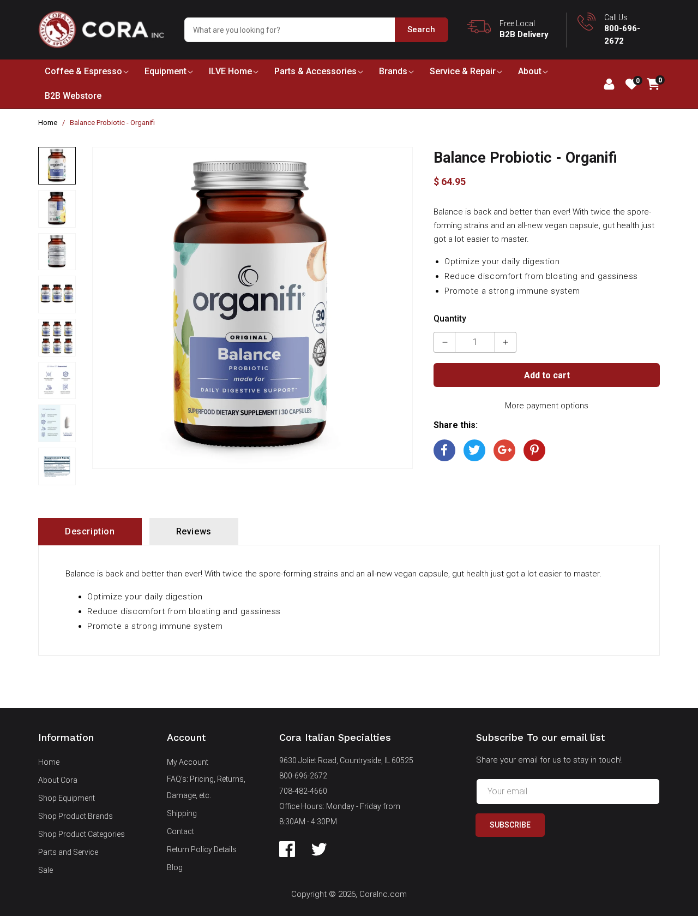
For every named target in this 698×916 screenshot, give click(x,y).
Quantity (450, 318)
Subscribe (510, 824)
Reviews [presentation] (194, 531)
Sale (45, 870)
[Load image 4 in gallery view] (57, 294)
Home (47, 122)
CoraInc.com (383, 894)
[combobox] (316, 29)
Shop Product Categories (81, 834)
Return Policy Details (202, 849)
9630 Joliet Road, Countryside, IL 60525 (346, 760)
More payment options (546, 406)
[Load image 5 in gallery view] (57, 337)
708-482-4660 (303, 791)
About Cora (57, 780)
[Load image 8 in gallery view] (57, 466)
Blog (175, 867)
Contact (180, 831)
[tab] (90, 531)
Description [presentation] (90, 531)
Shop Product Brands (75, 816)
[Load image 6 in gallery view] (57, 381)
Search (421, 29)
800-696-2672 (303, 775)
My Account (187, 762)
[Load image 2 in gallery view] (57, 209)
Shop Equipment (66, 798)
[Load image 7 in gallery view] (57, 423)
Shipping (182, 813)
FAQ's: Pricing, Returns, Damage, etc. (206, 787)
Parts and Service (68, 852)
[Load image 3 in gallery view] (57, 252)
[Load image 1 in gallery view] (57, 166)
